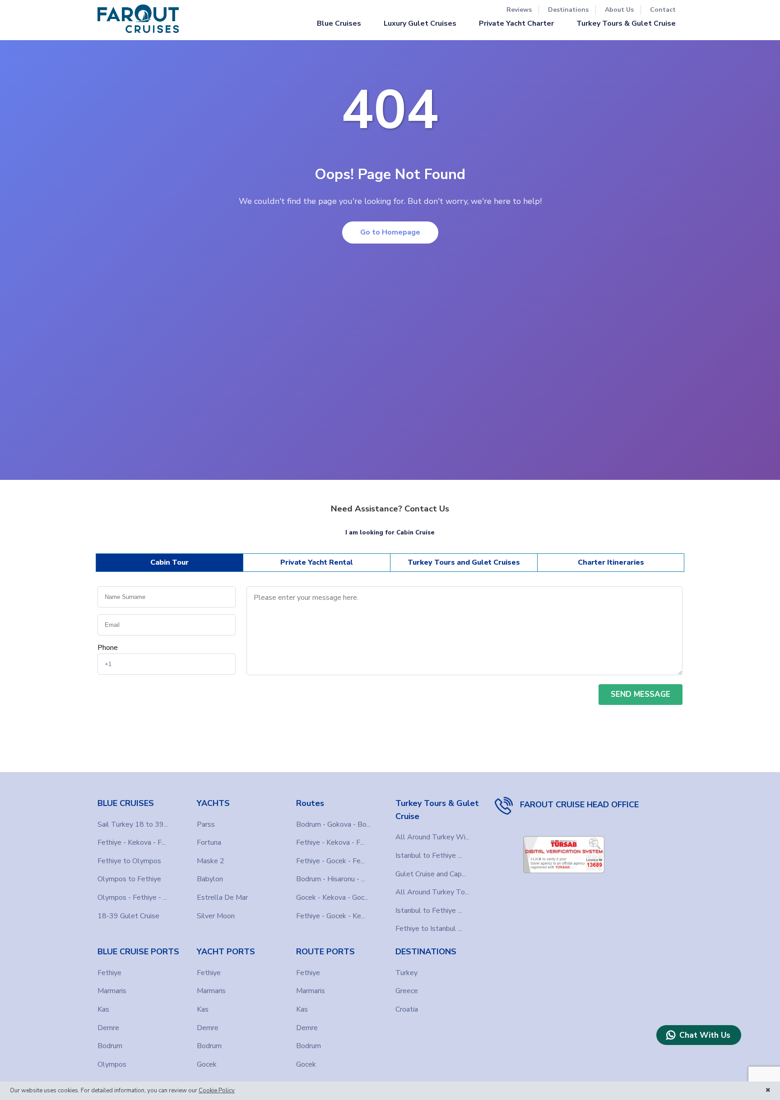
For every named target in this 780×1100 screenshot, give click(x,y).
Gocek (207, 1064)
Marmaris (112, 991)
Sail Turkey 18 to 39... (133, 824)
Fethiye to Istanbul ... (428, 929)
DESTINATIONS (425, 951)
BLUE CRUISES (126, 803)
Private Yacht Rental (316, 562)
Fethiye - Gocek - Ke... (330, 916)
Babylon (210, 879)
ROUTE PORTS (325, 951)
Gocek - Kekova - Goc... (332, 897)
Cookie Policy (217, 1090)
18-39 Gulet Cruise (128, 916)
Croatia (406, 1009)
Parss (206, 824)
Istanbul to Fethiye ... (428, 856)
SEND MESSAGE (640, 694)
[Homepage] (138, 19)
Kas (103, 1009)
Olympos (112, 1064)
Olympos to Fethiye (129, 879)
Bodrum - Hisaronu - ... (330, 879)
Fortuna (209, 842)
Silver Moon (216, 916)
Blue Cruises (339, 23)
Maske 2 (210, 861)
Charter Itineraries (611, 562)
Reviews (519, 9)
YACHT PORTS (226, 951)
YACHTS (213, 803)
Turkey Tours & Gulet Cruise (626, 23)
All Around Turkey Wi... (432, 837)
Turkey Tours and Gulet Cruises (464, 562)
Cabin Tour (169, 562)
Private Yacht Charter (516, 23)
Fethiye (109, 973)
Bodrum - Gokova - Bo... (333, 824)
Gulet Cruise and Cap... (430, 874)
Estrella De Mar (222, 897)
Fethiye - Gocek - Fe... (330, 861)
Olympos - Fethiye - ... (132, 897)
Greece (406, 991)
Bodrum (110, 1046)
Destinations (568, 9)
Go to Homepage (390, 232)
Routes (310, 803)
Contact (663, 9)
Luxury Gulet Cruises (420, 23)
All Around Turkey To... (432, 892)
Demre (108, 1028)
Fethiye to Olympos (129, 861)
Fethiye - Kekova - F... (132, 842)
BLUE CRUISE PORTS (138, 951)
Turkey (406, 973)
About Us (619, 9)
